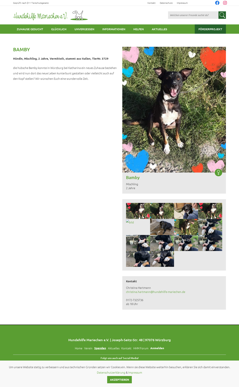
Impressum (182, 2)
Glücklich (58, 29)
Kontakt (152, 2)
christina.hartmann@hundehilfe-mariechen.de (155, 292)
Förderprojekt (210, 29)
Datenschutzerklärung (111, 372)
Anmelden (157, 348)
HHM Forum (140, 348)
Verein (88, 348)
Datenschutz (166, 2)
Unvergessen (84, 29)
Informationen (113, 29)
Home (78, 348)
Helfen (138, 29)
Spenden (100, 348)
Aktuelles (159, 29)
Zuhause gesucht (30, 29)
